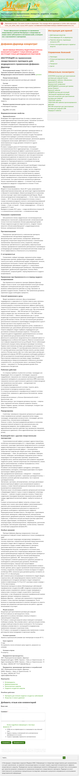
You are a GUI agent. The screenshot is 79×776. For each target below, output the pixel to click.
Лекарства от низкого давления (15, 698)
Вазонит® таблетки (54, 90)
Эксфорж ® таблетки (54, 110)
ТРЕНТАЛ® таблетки (54, 100)
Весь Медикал (6, 20)
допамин (39, 74)
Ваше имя (4, 706)
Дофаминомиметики (11, 684)
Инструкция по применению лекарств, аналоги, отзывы (29, 13)
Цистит (52, 66)
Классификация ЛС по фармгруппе (61, 37)
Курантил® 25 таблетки (55, 82)
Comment (4, 712)
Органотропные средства (13, 686)
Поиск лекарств (35, 20)
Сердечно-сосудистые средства (15, 688)
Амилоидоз (53, 57)
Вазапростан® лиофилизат (56, 84)
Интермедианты (10, 682)
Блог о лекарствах (20, 20)
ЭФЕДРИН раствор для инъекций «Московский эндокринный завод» (59, 93)
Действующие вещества (57, 35)
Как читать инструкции (51, 20)
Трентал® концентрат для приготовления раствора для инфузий (61, 97)
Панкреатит (53, 64)
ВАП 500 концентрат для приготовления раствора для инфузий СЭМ (61, 107)
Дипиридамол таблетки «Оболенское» (60, 80)
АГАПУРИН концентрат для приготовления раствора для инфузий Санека (61, 77)
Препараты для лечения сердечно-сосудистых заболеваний (24, 696)
